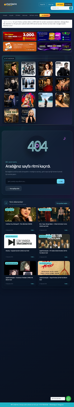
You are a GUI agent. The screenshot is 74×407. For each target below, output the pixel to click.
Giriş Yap (50, 4)
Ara (60, 181)
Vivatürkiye (9, 22)
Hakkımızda (24, 15)
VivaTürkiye (11, 4)
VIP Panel (60, 4)
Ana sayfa (5, 15)
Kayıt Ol (42, 4)
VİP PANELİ (18, 15)
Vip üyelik (11, 15)
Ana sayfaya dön (13, 188)
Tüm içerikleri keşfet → (62, 203)
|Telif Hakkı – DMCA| (33, 15)
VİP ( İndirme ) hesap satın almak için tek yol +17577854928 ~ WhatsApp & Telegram (37, 405)
